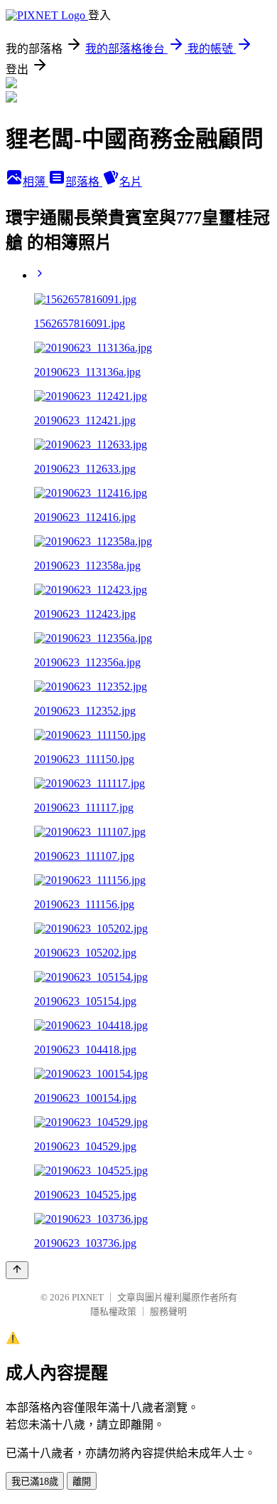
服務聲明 (168, 1311)
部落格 (83, 182)
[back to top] (17, 1270)
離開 (81, 1481)
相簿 (35, 182)
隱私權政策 (113, 1311)
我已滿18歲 (34, 1481)
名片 (130, 182)
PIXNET (88, 1297)
